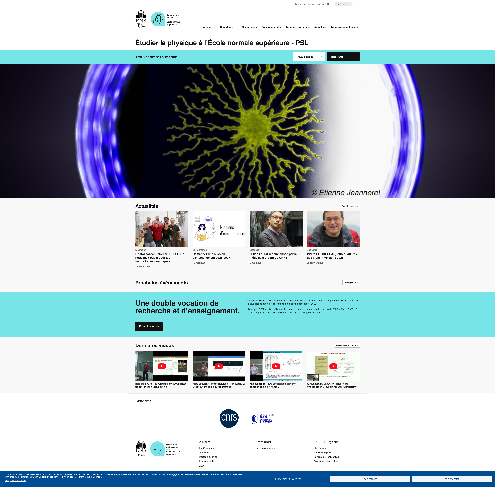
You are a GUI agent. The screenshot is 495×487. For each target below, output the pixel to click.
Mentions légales (322, 452)
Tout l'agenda (350, 282)
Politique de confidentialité (15, 480)
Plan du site (320, 447)
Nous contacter (207, 461)
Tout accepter (452, 479)
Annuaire (304, 27)
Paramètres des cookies (326, 461)
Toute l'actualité (349, 206)
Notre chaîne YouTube (346, 345)
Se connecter (345, 4)
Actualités (320, 27)
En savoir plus (146, 326)
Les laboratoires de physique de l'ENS (312, 4)
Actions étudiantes (342, 27)
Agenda (290, 27)
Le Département (225, 27)
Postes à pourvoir (208, 456)
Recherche (248, 27)
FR (355, 4)
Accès (202, 465)
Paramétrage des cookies (288, 479)
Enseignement (270, 27)
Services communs (265, 447)
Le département (207, 447)
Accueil (207, 27)
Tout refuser (370, 479)
